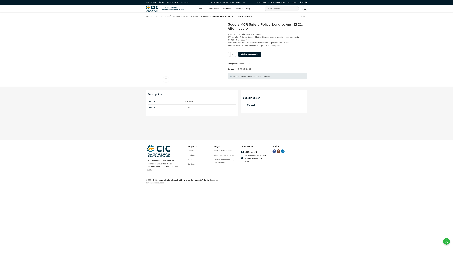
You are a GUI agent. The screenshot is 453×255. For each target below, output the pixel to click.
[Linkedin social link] (305, 2)
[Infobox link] (151, 2)
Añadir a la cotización (249, 54)
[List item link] (198, 150)
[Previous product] (301, 16)
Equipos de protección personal (166, 16)
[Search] (296, 8)
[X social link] (241, 69)
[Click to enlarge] (166, 79)
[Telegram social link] (250, 69)
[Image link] (158, 151)
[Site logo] (152, 8)
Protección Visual (190, 16)
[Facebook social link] (300, 2)
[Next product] (306, 16)
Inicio (148, 16)
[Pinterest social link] (244, 69)
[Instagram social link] (303, 2)
